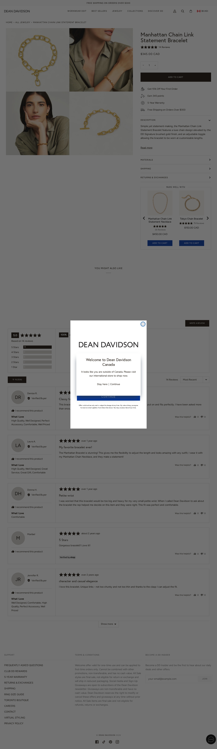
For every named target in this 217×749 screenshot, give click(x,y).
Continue (115, 384)
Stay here (102, 384)
